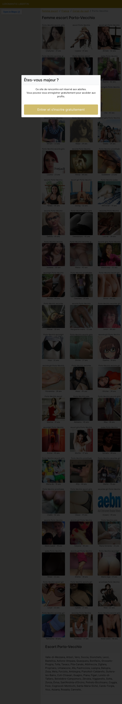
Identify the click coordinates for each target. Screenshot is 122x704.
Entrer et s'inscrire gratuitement (61, 110)
